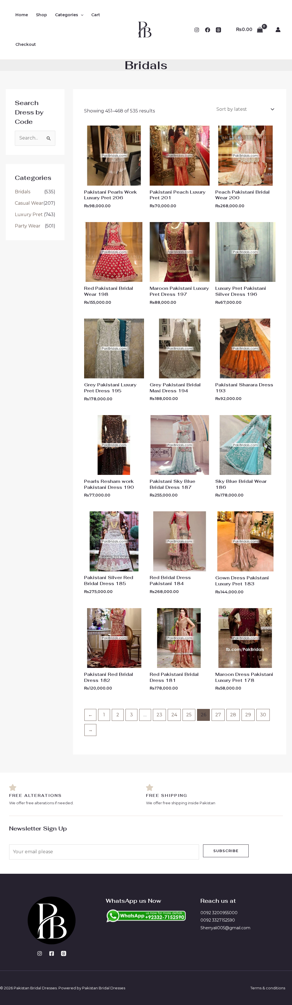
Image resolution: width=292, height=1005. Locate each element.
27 (218, 714)
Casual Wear (29, 203)
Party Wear (27, 226)
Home (21, 14)
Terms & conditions (267, 988)
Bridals (22, 191)
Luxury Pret (29, 214)
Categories (66, 14)
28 (233, 714)
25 (189, 714)
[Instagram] (196, 29)
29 (248, 714)
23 (159, 714)
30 (263, 714)
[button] (80, 15)
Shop (41, 14)
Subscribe (225, 850)
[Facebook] (207, 29)
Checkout (25, 44)
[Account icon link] (278, 29)
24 (174, 714)
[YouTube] (218, 29)
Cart (95, 14)
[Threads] (63, 953)
